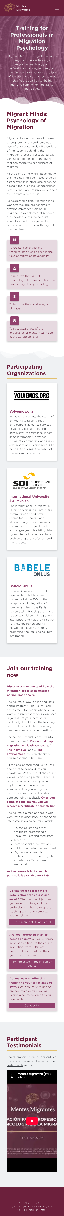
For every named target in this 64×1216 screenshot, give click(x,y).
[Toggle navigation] (57, 8)
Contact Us (32, 1005)
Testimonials (15, 1065)
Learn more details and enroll (32, 922)
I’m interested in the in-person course (32, 963)
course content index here (24, 758)
